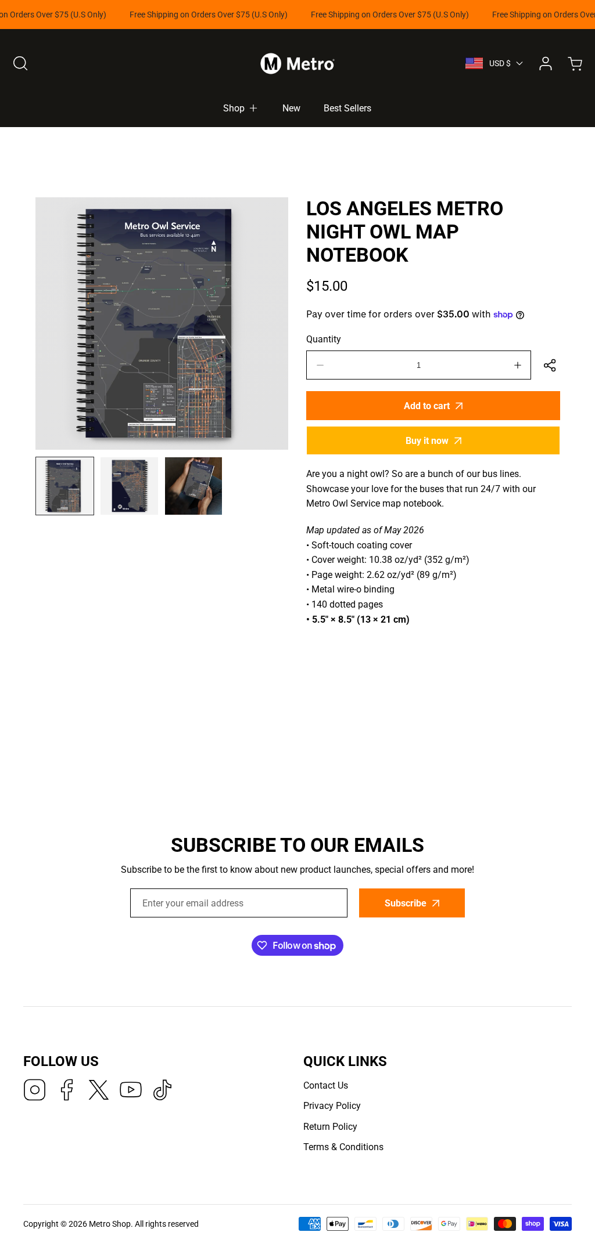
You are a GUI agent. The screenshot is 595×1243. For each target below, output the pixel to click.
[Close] (298, 558)
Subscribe (398, 651)
